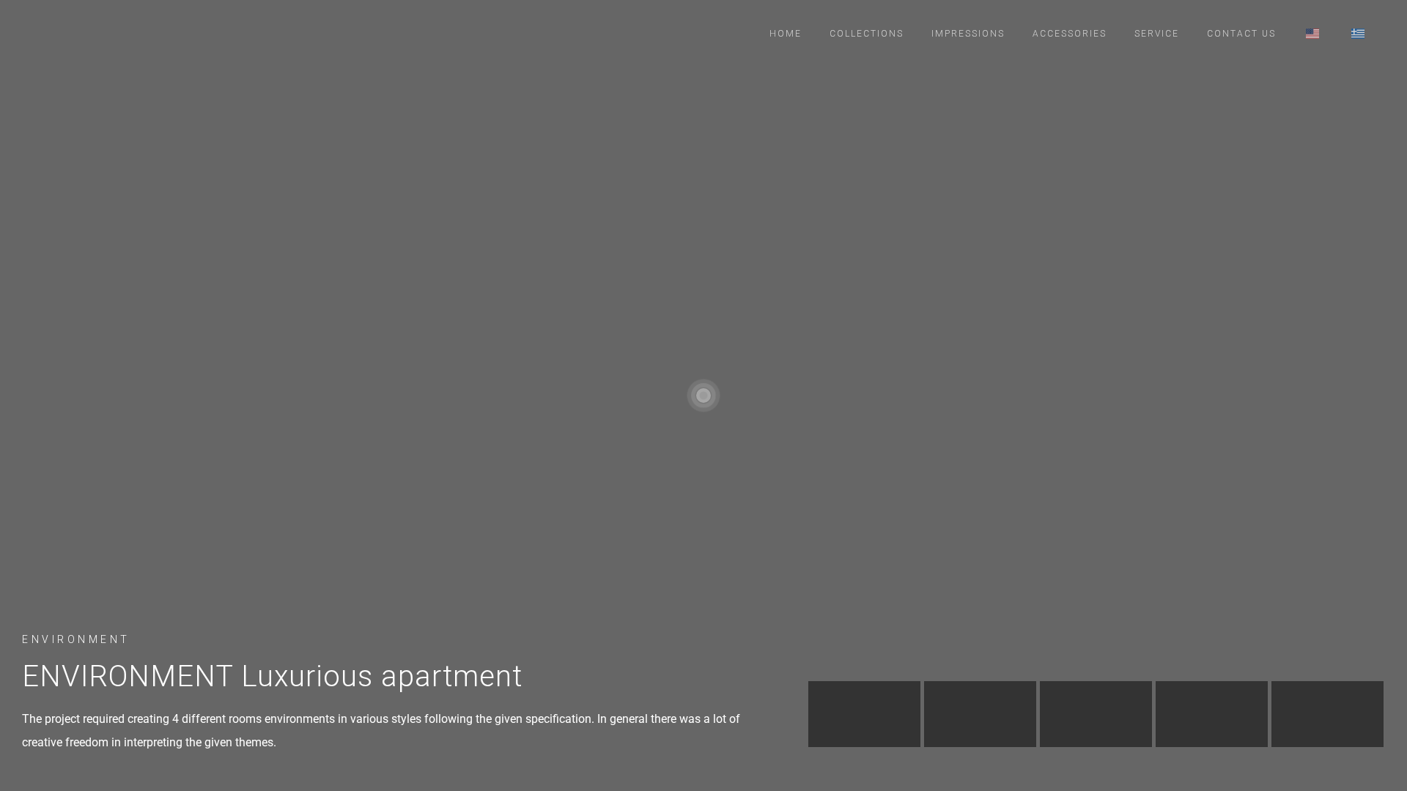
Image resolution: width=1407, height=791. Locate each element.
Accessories (1070, 34)
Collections (867, 34)
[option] (864, 714)
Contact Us (1241, 34)
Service (1156, 34)
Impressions (968, 34)
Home (785, 34)
